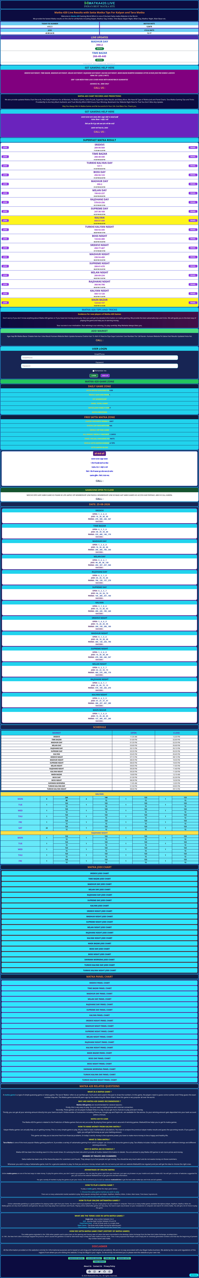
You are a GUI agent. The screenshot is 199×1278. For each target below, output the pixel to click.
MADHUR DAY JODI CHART (100, 884)
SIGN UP (105, 375)
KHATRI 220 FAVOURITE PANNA (99, 426)
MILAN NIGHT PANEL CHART (100, 1037)
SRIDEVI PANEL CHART (99, 983)
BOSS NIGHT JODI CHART (99, 954)
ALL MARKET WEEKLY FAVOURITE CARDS (99, 434)
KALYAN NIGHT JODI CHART (99, 938)
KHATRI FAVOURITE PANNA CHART (99, 421)
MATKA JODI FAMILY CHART (99, 408)
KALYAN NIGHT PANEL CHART (99, 1047)
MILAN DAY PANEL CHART (99, 999)
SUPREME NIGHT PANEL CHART (99, 1031)
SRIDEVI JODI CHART (99, 873)
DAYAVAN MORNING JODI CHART (99, 959)
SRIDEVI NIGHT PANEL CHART (99, 1020)
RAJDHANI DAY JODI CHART (99, 895)
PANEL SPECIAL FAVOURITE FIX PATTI (100, 439)
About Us (87, 1266)
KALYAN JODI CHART (99, 905)
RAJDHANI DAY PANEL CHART (99, 1004)
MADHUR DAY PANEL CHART (99, 993)
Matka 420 (75, 16)
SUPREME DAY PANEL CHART (99, 1010)
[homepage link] (99, 3)
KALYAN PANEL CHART (99, 1015)
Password (99, 362)
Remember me (100, 371)
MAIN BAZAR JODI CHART (99, 943)
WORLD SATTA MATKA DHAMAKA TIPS (99, 443)
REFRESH (99, 48)
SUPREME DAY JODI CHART (99, 900)
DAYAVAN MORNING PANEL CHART (99, 1069)
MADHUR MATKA (76, 1258)
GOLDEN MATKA (94, 1258)
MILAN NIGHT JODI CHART (99, 927)
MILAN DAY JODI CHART (99, 889)
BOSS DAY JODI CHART (99, 949)
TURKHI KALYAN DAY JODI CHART (99, 965)
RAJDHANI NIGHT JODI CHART (99, 932)
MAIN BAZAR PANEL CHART (99, 1053)
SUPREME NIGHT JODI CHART (99, 922)
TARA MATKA (99, 1261)
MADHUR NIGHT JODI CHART (99, 916)
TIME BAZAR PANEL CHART (99, 988)
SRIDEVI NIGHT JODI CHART (99, 911)
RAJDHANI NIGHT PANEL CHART (99, 1042)
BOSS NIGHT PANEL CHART (99, 1063)
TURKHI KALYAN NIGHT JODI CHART (99, 970)
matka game (9, 1095)
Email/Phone (99, 354)
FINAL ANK (109, 1258)
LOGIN (93, 375)
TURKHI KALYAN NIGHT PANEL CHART (99, 1080)
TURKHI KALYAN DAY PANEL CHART (99, 1074)
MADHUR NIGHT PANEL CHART (99, 1026)
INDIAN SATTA (124, 1258)
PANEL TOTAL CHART (99, 403)
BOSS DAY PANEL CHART (99, 1058)
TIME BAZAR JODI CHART (99, 878)
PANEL (193, 147)
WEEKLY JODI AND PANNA (99, 395)
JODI (5, 147)
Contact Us (97, 1266)
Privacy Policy (109, 1266)
